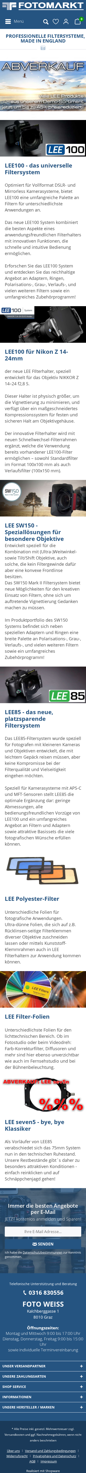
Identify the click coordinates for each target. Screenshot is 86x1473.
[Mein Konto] (66, 21)
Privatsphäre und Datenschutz (54, 1456)
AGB (32, 1461)
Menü (19, 21)
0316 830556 (46, 1292)
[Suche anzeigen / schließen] (45, 21)
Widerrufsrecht (17, 1456)
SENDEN (45, 1244)
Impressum (49, 1461)
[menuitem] (14, 21)
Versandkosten (14, 1435)
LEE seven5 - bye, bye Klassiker (34, 1125)
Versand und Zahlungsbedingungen (50, 1451)
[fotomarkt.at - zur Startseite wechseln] (43, 8)
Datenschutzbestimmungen (42, 1252)
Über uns (13, 1451)
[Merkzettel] (56, 21)
